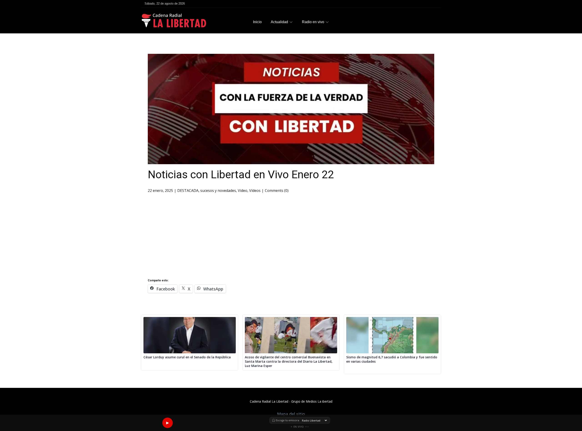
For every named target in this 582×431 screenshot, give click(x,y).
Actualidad (279, 22)
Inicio (257, 22)
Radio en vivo (313, 22)
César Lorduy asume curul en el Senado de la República (187, 357)
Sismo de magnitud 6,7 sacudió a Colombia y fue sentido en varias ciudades (391, 359)
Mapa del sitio (291, 414)
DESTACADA (187, 190)
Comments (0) (276, 190)
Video (242, 190)
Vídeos (255, 190)
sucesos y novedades (218, 190)
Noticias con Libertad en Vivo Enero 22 (241, 174)
